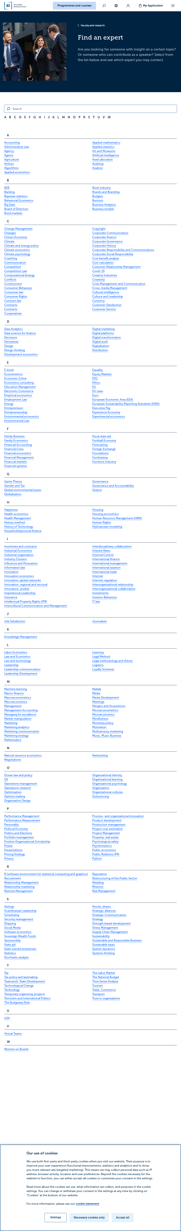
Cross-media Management (109, 287)
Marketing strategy (16, 735)
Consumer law (13, 292)
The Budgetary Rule (17, 1002)
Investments (100, 592)
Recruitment (12, 878)
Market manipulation (17, 718)
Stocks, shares (101, 906)
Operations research (17, 787)
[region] (90, 1188)
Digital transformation (106, 337)
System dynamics (103, 948)
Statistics (10, 953)
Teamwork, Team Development (24, 981)
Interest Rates (101, 550)
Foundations (100, 453)
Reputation (99, 874)
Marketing (10, 722)
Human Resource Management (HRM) (117, 518)
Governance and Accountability (113, 485)
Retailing (98, 882)
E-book (9, 369)
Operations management (20, 783)
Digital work (100, 341)
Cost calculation (103, 262)
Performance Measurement (22, 820)
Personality (11, 824)
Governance (100, 481)
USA (7, 1018)
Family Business (14, 436)
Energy (8, 403)
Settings (55, 1217)
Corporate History (104, 245)
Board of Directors (16, 208)
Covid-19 (98, 271)
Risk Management (103, 890)
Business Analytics (104, 204)
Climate (9, 241)
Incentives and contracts (20, 546)
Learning (98, 652)
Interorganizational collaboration (113, 588)
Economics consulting (19, 382)
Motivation (99, 727)
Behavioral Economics (18, 200)
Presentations (13, 849)
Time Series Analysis (105, 981)
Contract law (12, 300)
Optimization (13, 792)
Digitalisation (100, 345)
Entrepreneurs (13, 408)
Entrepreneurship (15, 412)
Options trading (14, 796)
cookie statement (87, 1203)
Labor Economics (15, 652)
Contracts (10, 304)
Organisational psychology (109, 783)
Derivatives (11, 341)
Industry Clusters (15, 559)
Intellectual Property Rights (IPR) (25, 601)
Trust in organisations (106, 998)
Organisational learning (107, 779)
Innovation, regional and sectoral (25, 584)
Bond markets (13, 213)
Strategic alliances (104, 910)
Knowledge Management (20, 636)
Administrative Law (16, 146)
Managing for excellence (20, 714)
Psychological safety (105, 841)
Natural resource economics (23, 755)
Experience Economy (106, 412)
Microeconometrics (105, 710)
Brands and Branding (105, 191)
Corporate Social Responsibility (112, 254)
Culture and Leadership (107, 296)
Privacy (9, 858)
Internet (97, 576)
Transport (98, 994)
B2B (6, 187)
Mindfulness (100, 718)
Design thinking (14, 350)
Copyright (99, 228)
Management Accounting (21, 710)
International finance (106, 559)
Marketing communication (21, 731)
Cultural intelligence (105, 292)
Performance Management (21, 816)
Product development (106, 820)
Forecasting (99, 444)
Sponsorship (12, 940)
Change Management (18, 228)
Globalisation (12, 494)
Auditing (97, 163)
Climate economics (17, 249)
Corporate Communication (110, 232)
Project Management (106, 833)
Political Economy (16, 828)
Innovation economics (19, 576)
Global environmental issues (22, 489)
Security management (18, 919)
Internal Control (102, 554)
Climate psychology (17, 254)
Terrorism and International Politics (27, 998)
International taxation (106, 567)
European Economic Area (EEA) (112, 399)
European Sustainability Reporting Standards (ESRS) (126, 403)
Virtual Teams (13, 1033)
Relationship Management (21, 882)
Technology (12, 989)
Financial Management (19, 457)
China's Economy (15, 237)
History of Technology (18, 526)
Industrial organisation (19, 554)
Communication (15, 262)
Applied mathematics (106, 142)
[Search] (104, 6)
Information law (14, 567)
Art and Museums (103, 151)
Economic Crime (15, 378)
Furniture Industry (104, 461)
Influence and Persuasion (21, 563)
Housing (97, 509)
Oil (6, 779)
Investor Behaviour (104, 597)
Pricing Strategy (14, 854)
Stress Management (105, 927)
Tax (6, 972)
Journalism (99, 621)
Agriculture (11, 159)
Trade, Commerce (104, 989)
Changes (10, 232)
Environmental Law (16, 420)
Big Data (9, 204)
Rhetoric (98, 886)
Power (8, 845)
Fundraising (99, 457)
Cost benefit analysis (105, 258)
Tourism (97, 985)
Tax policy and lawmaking (20, 977)
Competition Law (15, 271)
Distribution (100, 350)
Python (97, 858)
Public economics (104, 849)
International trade (104, 571)
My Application (153, 5)
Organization (100, 787)
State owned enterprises (20, 948)
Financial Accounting (18, 444)
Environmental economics (21, 416)
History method (14, 522)
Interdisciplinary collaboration (112, 546)
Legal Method (101, 656)
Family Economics (16, 440)
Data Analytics (13, 328)
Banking (9, 191)
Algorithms (11, 167)
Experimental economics (108, 416)
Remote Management (18, 890)
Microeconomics (103, 714)
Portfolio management (19, 837)
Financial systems (15, 465)
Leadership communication (22, 669)
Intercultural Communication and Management (35, 605)
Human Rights (101, 522)
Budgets (97, 196)
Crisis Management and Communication (118, 283)
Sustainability (101, 936)
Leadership (11, 665)
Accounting (12, 142)
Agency (9, 151)
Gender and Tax (14, 485)
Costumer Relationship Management (116, 266)
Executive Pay (101, 408)
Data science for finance (20, 333)
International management (109, 563)
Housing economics (105, 513)
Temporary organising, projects (24, 994)
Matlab (96, 689)
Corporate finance (104, 237)
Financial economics (17, 453)
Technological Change (19, 985)
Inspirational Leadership (20, 592)
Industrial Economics (18, 550)
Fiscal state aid (101, 436)
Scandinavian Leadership (20, 910)
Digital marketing (103, 328)
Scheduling (11, 914)
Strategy (97, 919)
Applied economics (17, 172)
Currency (98, 300)
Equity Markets (102, 374)
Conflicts (10, 279)
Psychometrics (102, 845)
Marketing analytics (16, 727)
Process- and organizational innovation (118, 816)
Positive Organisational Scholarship (27, 841)
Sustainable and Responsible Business (117, 940)
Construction (13, 283)
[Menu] (173, 6)
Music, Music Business (106, 735)
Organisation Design (17, 800)
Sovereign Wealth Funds (20, 936)
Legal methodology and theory (112, 660)
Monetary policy (102, 722)
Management (13, 705)
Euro (95, 395)
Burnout (97, 200)
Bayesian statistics (16, 196)
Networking (100, 755)
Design (8, 345)
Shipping (10, 923)
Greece (97, 489)
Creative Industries (104, 275)
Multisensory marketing (107, 731)
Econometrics (13, 374)
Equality (97, 369)
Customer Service (104, 309)
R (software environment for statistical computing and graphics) (46, 874)
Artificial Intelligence (105, 155)
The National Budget (105, 977)
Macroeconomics (15, 701)
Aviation (97, 167)
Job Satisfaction (14, 621)
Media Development (105, 697)
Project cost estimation (107, 828)
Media (96, 693)
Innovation (11, 571)
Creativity (98, 279)
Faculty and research (93, 25)
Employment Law (15, 399)
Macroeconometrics (17, 697)
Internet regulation (104, 580)
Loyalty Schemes (103, 669)
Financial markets (15, 461)
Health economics (16, 513)
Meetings (98, 701)
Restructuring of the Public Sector (114, 878)
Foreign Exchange (104, 448)
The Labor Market (103, 972)
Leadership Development (20, 673)
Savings (9, 906)
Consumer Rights (15, 296)
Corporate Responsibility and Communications (123, 249)
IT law (96, 601)
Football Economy (104, 440)
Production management (108, 824)
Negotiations (12, 759)
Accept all (122, 1217)
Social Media (12, 927)
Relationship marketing (19, 886)
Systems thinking (103, 953)
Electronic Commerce (18, 391)
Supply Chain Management (110, 931)
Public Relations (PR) (105, 854)
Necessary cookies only (89, 1217)
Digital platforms (103, 333)
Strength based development (111, 923)
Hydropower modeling (107, 526)
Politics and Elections (18, 833)
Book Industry (101, 187)
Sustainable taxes (103, 944)
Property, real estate (105, 837)
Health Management (17, 518)
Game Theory (13, 481)
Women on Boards (16, 1049)
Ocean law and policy (18, 775)
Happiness (11, 509)
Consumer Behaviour (18, 287)
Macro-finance (14, 693)
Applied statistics (103, 146)
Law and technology (17, 660)
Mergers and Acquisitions (108, 705)
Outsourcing (100, 796)
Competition (12, 266)
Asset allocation (102, 159)
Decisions (10, 337)
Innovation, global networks (22, 580)
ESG (95, 378)
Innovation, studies (16, 588)
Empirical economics (18, 395)
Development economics (21, 354)
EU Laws (97, 391)
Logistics (98, 665)
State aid (10, 944)
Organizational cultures (107, 792)
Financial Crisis (14, 448)
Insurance (10, 597)
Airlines (9, 163)
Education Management (20, 386)
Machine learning (15, 689)
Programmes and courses (74, 5)
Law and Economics (17, 656)
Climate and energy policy (21, 245)
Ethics (96, 382)
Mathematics (12, 739)
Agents (8, 155)
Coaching (10, 258)
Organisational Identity (107, 775)
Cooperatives (13, 313)
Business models (103, 208)
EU (94, 386)
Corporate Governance (107, 241)
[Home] (15, 6)
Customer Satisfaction (106, 304)
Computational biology (19, 275)
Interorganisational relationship (112, 584)
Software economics (17, 931)
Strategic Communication (109, 914)
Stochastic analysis (16, 957)
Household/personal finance (23, 530)
